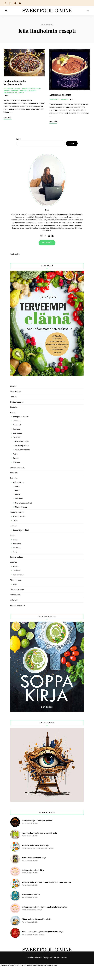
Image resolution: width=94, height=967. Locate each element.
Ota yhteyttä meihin (17, 605)
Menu (87, 10)
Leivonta (13, 478)
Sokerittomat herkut (17, 467)
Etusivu (13, 386)
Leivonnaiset (34, 88)
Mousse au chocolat (60, 94)
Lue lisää (47, 243)
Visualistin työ (15, 391)
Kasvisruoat (17, 433)
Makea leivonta (18, 482)
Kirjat (15, 584)
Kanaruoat (17, 425)
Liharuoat (16, 421)
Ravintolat (16, 571)
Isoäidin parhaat (16, 557)
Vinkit (21, 92)
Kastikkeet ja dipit (22, 441)
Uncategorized (10, 92)
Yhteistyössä (15, 595)
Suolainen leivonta (17, 512)
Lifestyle (13, 562)
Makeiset (24, 90)
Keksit (17, 495)
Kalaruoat (16, 429)
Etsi (18, 139)
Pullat (17, 490)
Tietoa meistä (15, 580)
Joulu (17, 88)
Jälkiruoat (9, 88)
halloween (17, 548)
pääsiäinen (17, 543)
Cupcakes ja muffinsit (23, 503)
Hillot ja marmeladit (22, 450)
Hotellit (15, 567)
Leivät (15, 520)
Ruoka (12, 412)
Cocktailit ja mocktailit (21, 530)
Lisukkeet (16, 437)
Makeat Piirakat (11, 90)
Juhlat (12, 535)
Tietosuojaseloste (17, 589)
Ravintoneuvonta (16, 402)
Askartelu (14, 600)
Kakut (24, 88)
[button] (88, 3)
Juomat (13, 526)
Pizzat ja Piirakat (19, 516)
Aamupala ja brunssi (21, 417)
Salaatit (15, 458)
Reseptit (32, 90)
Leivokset (19, 499)
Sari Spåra (15, 254)
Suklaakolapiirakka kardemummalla (15, 83)
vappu (15, 539)
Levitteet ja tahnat (22, 446)
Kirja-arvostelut (18, 575)
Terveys (13, 397)
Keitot (15, 454)
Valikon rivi (41, 236)
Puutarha (13, 407)
